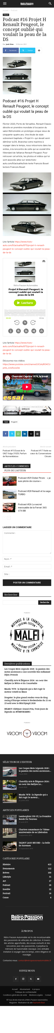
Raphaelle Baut (39, 1002)
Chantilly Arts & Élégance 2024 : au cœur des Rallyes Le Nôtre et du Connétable (25, 681)
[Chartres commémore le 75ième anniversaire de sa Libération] (10, 833)
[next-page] (9, 518)
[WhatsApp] (18, 434)
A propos (36, 989)
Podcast (14, 10)
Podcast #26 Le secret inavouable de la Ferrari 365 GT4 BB (32, 507)
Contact (48, 995)
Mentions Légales (36, 995)
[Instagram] (23, 979)
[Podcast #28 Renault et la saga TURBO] (10, 494)
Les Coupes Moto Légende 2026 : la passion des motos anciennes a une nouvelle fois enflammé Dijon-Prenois (27, 672)
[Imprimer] (37, 434)
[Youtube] (38, 979)
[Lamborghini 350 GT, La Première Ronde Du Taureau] (10, 820)
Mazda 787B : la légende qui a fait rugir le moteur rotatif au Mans (24, 690)
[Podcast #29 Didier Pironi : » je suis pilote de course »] (10, 481)
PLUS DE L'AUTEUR (15, 470)
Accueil (5, 10)
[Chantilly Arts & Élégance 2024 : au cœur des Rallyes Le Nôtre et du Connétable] (10, 785)
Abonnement (25, 989)
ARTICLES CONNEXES (16, 466)
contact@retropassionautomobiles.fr (34, 960)
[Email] (31, 434)
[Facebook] (5, 434)
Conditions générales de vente (15, 995)
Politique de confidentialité (25, 992)
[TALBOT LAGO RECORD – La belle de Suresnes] (10, 846)
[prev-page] (4, 518)
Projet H (14, 422)
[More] (39, 50)
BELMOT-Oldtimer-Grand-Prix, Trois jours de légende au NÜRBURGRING (26, 710)
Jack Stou (10, 44)
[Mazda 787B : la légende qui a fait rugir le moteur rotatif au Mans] (10, 798)
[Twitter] (12, 434)
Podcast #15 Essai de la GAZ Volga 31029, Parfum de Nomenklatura (15, 453)
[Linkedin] (24, 434)
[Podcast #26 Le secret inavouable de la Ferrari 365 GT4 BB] (10, 507)
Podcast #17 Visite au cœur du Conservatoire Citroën (40, 453)
